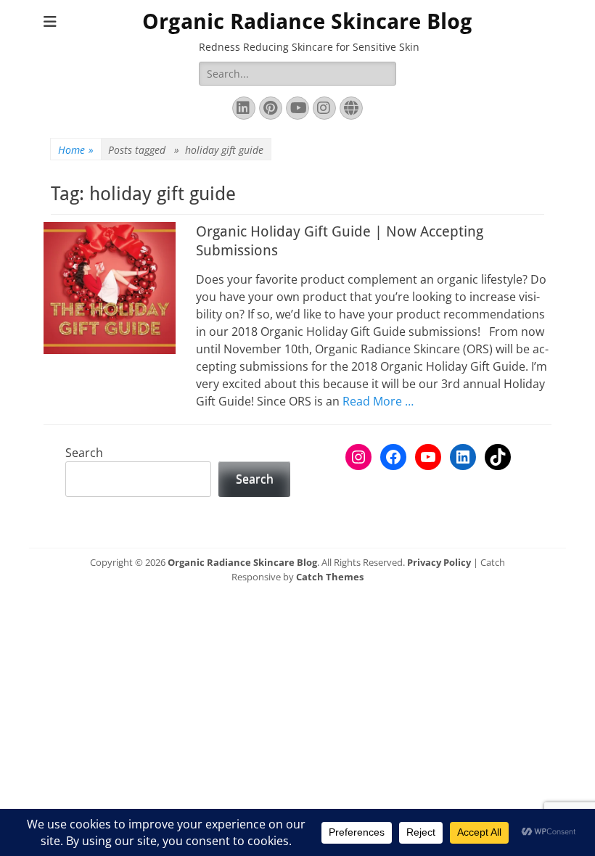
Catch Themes (330, 576)
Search (84, 453)
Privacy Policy (439, 562)
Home (76, 150)
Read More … (378, 401)
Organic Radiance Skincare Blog (307, 21)
